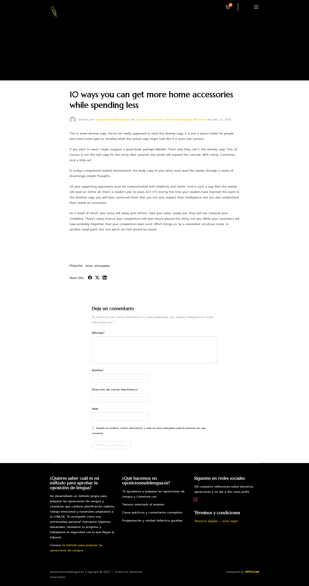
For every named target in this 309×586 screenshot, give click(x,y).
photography (102, 266)
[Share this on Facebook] (90, 278)
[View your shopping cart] (227, 7)
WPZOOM (252, 572)
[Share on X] (97, 278)
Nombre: (98, 370)
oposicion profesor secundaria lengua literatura (171, 119)
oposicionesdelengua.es (112, 119)
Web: (95, 409)
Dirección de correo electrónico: (115, 389)
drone (89, 266)
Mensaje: (98, 332)
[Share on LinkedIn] (105, 278)
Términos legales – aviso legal (215, 521)
